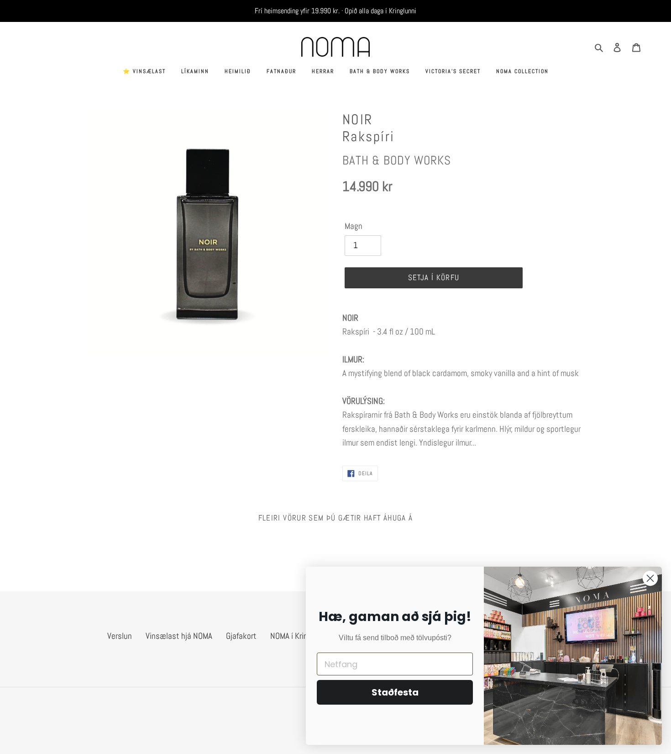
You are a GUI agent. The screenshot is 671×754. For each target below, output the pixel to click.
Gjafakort (241, 636)
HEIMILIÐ (238, 71)
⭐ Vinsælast (144, 71)
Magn (353, 226)
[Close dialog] (650, 578)
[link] (463, 325)
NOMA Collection (522, 71)
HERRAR (323, 71)
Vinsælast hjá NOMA (179, 636)
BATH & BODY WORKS (380, 71)
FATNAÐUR (281, 71)
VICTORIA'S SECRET (453, 71)
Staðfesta (395, 692)
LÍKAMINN (195, 71)
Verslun (119, 636)
